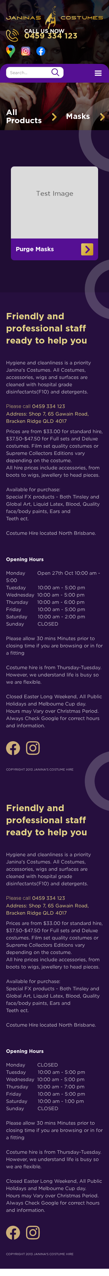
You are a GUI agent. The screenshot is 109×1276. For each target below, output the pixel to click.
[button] (98, 73)
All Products (24, 117)
